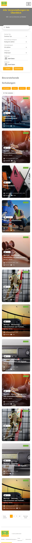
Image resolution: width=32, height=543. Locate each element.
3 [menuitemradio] (16, 516)
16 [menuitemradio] (19, 516)
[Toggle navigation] (28, 4)
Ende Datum (11, 64)
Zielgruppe (7, 50)
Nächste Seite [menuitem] (25, 517)
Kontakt (2, 539)
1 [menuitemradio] (11, 516)
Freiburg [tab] (15, 88)
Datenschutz (28, 539)
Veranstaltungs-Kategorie (10, 39)
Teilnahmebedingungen (11, 539)
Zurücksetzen (18, 68)
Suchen (8, 68)
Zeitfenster (7, 56)
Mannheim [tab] (22, 88)
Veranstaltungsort (8, 45)
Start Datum (11, 58)
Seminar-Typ (7, 34)
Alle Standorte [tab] (6, 88)
